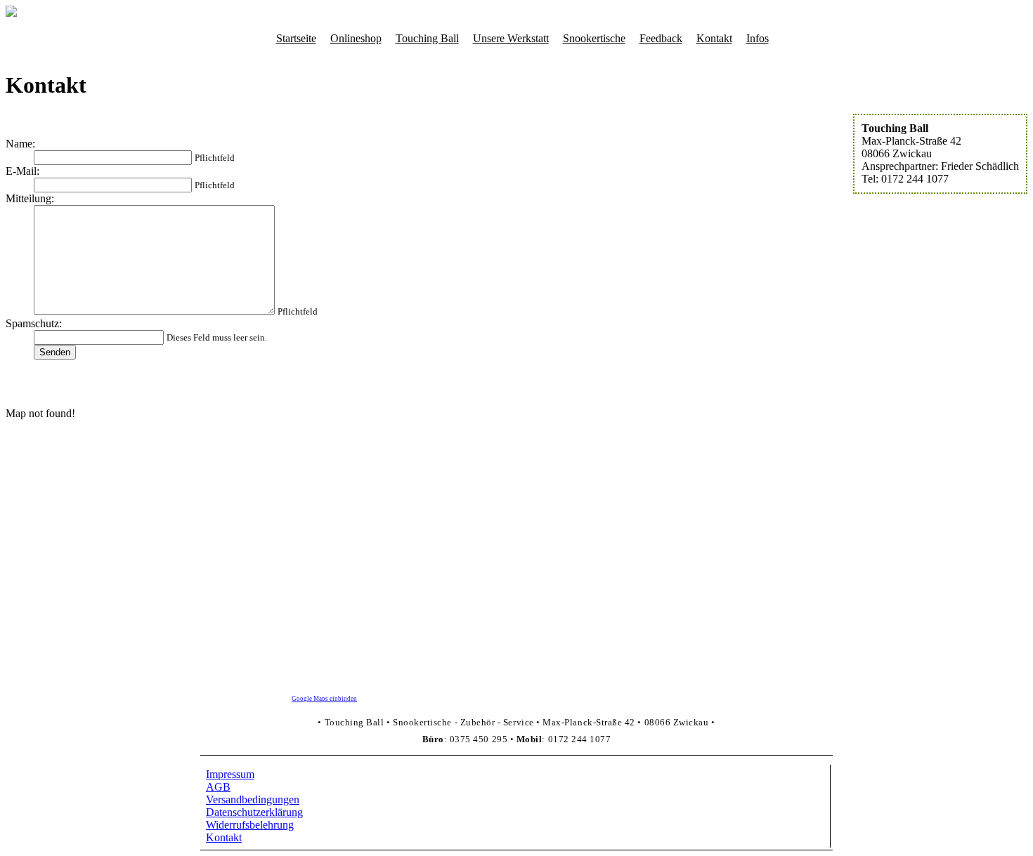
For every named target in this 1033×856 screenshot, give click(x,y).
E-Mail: (22, 171)
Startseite (296, 38)
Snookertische (594, 38)
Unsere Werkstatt (511, 38)
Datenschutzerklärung (254, 812)
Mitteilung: (30, 198)
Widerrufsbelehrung (250, 825)
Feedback (660, 38)
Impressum (230, 774)
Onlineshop (356, 38)
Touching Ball (427, 38)
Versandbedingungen (252, 799)
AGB (218, 787)
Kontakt (714, 38)
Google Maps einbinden (324, 698)
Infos (757, 38)
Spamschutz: (34, 323)
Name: (20, 144)
